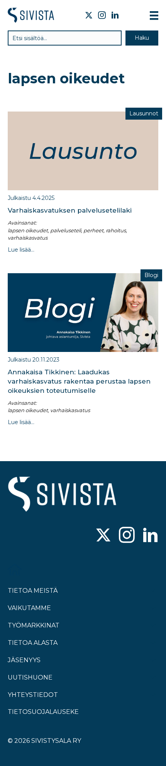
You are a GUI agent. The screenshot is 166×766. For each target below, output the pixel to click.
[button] (141, 38)
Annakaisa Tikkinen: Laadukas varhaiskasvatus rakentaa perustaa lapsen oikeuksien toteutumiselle (79, 381)
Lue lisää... (21, 249)
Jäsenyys (24, 660)
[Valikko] (154, 15)
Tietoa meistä (33, 590)
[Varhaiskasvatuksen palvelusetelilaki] (83, 150)
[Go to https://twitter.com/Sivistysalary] (103, 535)
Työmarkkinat (33, 625)
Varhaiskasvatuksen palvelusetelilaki (70, 210)
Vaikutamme (29, 608)
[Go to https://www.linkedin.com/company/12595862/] (150, 535)
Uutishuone (30, 677)
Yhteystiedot (33, 694)
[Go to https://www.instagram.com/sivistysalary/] (127, 535)
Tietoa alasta (33, 642)
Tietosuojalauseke (43, 711)
